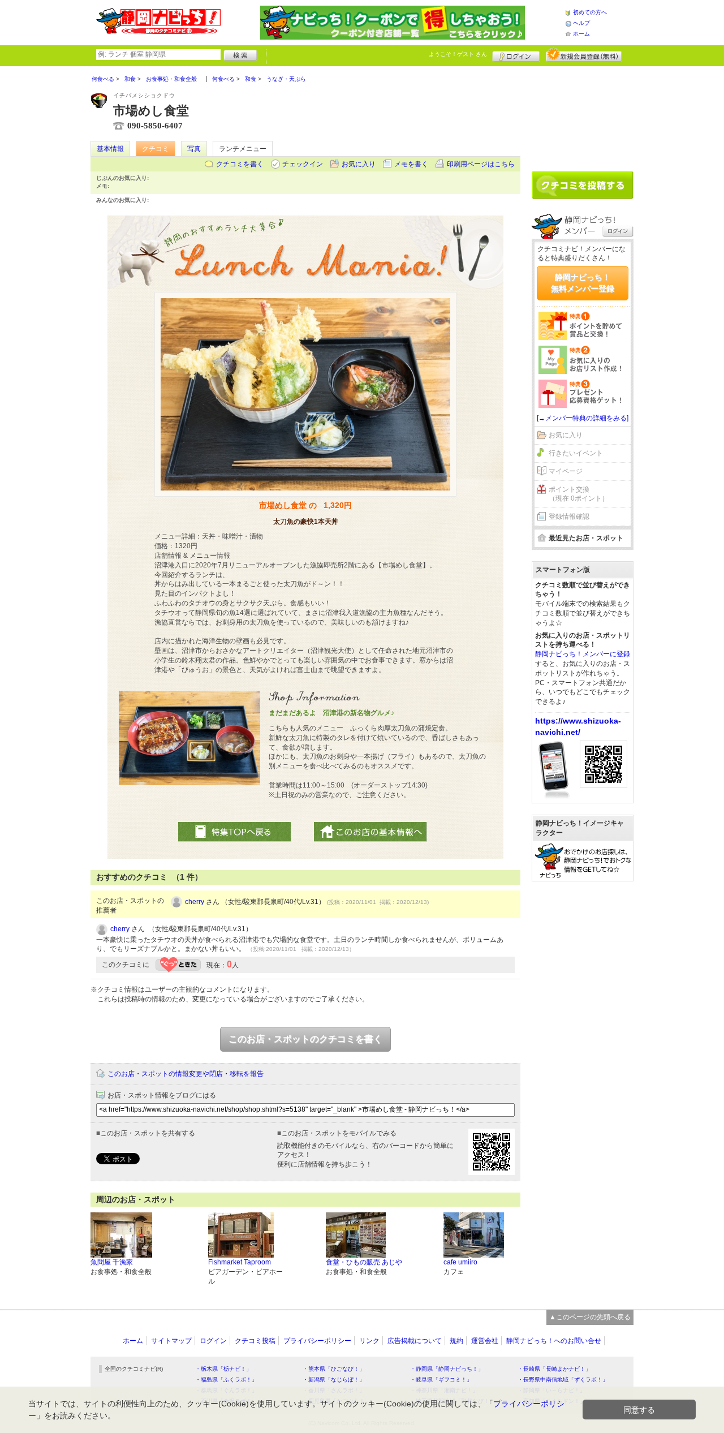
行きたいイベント (576, 453)
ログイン (516, 55)
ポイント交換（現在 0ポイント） (579, 494)
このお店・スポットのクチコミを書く (305, 1039)
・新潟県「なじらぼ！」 (334, 1379)
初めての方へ (590, 12)
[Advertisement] (583, 114)
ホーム (581, 34)
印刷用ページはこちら (481, 164)
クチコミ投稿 (255, 1341)
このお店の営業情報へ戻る (370, 832)
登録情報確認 (569, 516)
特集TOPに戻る (234, 832)
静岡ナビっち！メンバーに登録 (582, 654)
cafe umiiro (460, 1262)
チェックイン (302, 164)
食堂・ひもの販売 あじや (364, 1262)
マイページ (566, 471)
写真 (194, 149)
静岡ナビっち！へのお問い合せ (553, 1341)
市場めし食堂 (283, 505)
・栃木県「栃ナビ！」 (223, 1369)
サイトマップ (171, 1341)
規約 (456, 1341)
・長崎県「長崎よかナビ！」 (554, 1369)
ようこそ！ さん (458, 54)
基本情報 (110, 149)
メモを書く (411, 164)
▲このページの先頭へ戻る (590, 1317)
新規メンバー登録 (584, 55)
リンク (369, 1341)
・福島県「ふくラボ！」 (226, 1379)
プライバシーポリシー (317, 1341)
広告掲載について (414, 1341)
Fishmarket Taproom (239, 1262)
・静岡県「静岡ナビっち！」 (447, 1369)
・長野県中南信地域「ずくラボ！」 (563, 1379)
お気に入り (359, 164)
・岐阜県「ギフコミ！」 (441, 1379)
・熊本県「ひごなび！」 (334, 1369)
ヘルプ (581, 23)
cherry (194, 902)
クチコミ (155, 149)
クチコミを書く (240, 164)
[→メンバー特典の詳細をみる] (582, 418)
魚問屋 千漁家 (111, 1262)
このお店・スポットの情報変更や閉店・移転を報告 (185, 1074)
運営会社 (484, 1341)
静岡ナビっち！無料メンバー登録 (582, 283)
